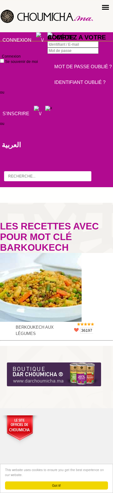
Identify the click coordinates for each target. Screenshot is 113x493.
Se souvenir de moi (21, 61)
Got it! (56, 485)
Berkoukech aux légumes (35, 330)
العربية (11, 145)
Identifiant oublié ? (79, 82)
